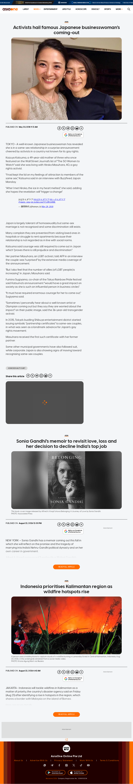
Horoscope (81, 9)
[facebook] (59, 128)
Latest (26, 9)
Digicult (95, 9)
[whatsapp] (72, 128)
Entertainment (50, 9)
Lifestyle (66, 9)
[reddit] (77, 128)
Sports (107, 9)
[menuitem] (25, 9)
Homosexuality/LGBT (16, 368)
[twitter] (63, 128)
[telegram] (68, 128)
